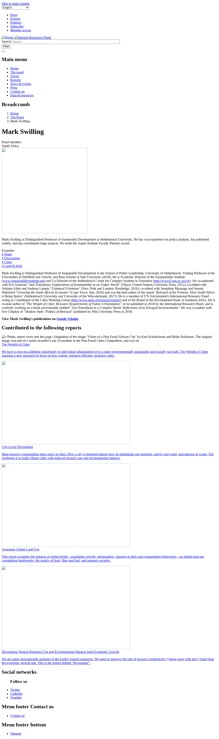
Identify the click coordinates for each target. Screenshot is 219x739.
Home (14, 68)
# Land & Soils (12, 266)
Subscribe (17, 26)
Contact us (17, 91)
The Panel (17, 117)
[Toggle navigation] (3, 51)
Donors (15, 18)
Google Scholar (67, 319)
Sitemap (15, 733)
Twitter (15, 690)
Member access (20, 30)
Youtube (16, 697)
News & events (20, 84)
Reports (15, 80)
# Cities (7, 262)
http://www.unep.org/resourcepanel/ (96, 300)
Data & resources (22, 95)
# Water (7, 254)
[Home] (32, 37)
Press (13, 15)
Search (6, 41)
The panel (17, 72)
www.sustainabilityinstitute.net (23, 281)
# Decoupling (11, 258)
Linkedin (16, 693)
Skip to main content (16, 3)
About (14, 76)
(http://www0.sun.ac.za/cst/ (171, 281)
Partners (15, 22)
